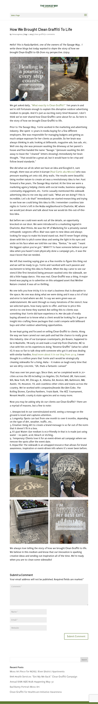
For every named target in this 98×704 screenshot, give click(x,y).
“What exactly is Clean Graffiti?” (48, 105)
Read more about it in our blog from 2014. (54, 354)
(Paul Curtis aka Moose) (62, 171)
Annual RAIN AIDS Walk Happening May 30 (32, 681)
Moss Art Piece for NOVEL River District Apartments (37, 671)
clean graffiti (39, 34)
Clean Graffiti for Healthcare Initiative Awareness (36, 692)
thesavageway (17, 34)
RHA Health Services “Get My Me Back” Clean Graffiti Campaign (43, 676)
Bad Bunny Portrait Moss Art (25, 686)
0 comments (50, 34)
